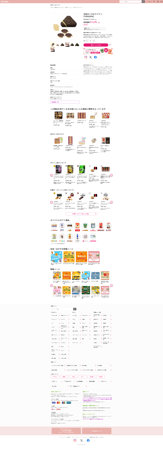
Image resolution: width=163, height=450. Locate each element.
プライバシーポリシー (75, 437)
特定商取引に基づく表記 (93, 437)
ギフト (51, 98)
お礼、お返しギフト (54, 92)
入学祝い (77, 91)
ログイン (150, 1)
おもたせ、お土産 (64, 92)
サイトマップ (62, 437)
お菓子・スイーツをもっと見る (80, 214)
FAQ (58, 416)
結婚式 (64, 376)
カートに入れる (96, 45)
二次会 (73, 376)
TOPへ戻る (101, 437)
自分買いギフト (71, 92)
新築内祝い (71, 91)
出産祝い (52, 91)
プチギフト (55, 376)
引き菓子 (78, 92)
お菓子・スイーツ (58, 98)
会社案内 (68, 437)
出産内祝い (57, 91)
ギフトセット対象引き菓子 (56, 94)
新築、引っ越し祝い (64, 91)
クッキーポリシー (84, 437)
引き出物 (91, 376)
